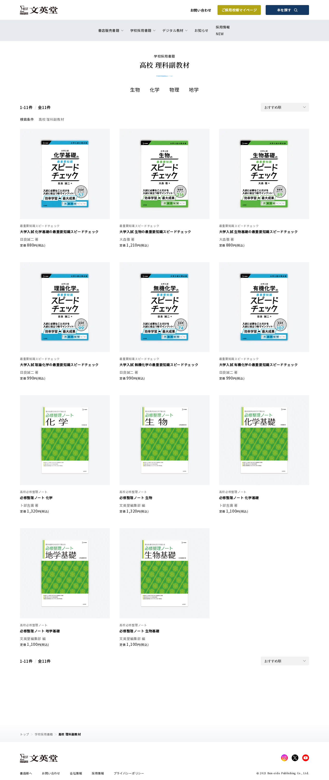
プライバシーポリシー (129, 773)
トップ (24, 734)
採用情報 (223, 30)
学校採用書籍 (44, 734)
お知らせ (201, 30)
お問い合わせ (200, 10)
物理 (174, 89)
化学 (155, 89)
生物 (135, 89)
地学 (194, 89)
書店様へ (26, 773)
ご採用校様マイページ (239, 9)
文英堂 (39, 10)
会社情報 (76, 773)
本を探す (284, 9)
